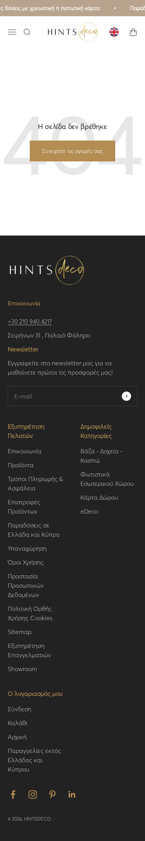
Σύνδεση (19, 709)
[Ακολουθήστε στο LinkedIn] (72, 794)
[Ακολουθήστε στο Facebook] (13, 794)
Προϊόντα (21, 465)
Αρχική (17, 736)
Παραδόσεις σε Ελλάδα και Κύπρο (34, 529)
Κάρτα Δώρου (99, 497)
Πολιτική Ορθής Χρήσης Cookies (30, 613)
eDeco (89, 511)
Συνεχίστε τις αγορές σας (72, 150)
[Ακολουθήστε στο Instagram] (32, 794)
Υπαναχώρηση (27, 548)
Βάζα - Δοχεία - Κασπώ (101, 455)
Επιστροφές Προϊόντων (24, 506)
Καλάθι (17, 723)
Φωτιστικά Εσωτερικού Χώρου (107, 478)
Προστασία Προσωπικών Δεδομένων (26, 585)
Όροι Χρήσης (26, 562)
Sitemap (20, 631)
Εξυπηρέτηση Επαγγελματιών (29, 650)
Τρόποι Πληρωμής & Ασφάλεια (35, 483)
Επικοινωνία (24, 451)
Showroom (22, 669)
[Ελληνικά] (114, 32)
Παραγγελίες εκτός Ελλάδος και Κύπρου (34, 759)
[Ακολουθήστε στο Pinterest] (52, 794)
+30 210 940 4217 (30, 321)
